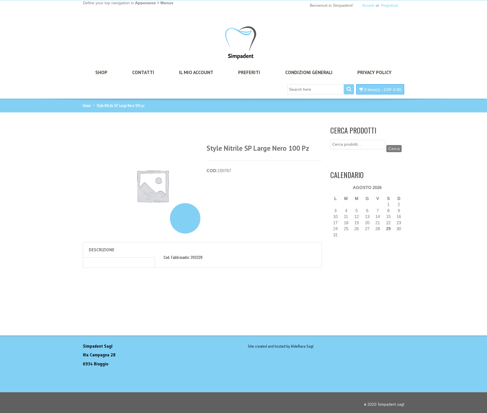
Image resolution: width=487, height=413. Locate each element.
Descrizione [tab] (101, 249)
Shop (101, 72)
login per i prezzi (185, 218)
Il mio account (196, 72)
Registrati (389, 5)
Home (87, 105)
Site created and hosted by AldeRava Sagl (280, 346)
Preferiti (249, 72)
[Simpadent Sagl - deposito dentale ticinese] (240, 43)
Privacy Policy (374, 72)
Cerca (394, 148)
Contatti (143, 72)
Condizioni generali (309, 72)
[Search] (349, 89)
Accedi (368, 5)
